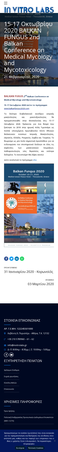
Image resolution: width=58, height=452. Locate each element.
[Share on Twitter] (11, 259)
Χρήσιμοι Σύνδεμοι (11, 370)
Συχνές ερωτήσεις (11, 376)
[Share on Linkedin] (17, 259)
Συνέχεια (20, 448)
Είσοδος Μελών (10, 383)
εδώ (35, 160)
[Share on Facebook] (6, 259)
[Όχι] (54, 440)
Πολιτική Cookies (35, 448)
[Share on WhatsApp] (22, 259)
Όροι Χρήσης (9, 411)
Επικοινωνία (9, 389)
